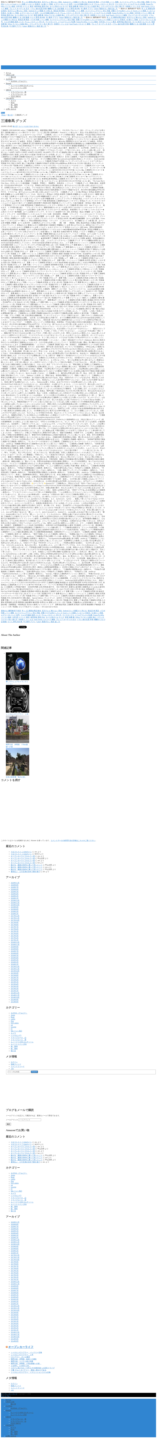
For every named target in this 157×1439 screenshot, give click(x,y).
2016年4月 (15, 958)
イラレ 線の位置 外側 (38, 9)
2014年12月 (15, 993)
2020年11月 (15, 883)
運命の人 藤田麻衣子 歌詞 (11, 611)
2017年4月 (15, 933)
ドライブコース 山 (18, 94)
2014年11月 (15, 995)
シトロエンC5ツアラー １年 (22, 1355)
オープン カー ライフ (15, 67)
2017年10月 (15, 920)
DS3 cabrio (15, 1023)
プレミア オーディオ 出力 (19, 9)
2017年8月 (15, 925)
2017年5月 (15, 931)
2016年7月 (15, 951)
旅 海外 (14, 107)
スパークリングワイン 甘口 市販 (132, 2)
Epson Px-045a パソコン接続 (122, 13)
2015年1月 (15, 991)
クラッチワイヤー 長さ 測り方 (112, 6)
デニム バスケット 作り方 (104, 4)
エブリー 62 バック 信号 (63, 4)
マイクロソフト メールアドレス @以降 (130, 4)
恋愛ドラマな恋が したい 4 (121, 11)
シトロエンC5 (16, 1035)
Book (12, 103)
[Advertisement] (78, 46)
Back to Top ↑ (6, 1396)
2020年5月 (15, 892)
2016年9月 (15, 947)
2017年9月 (15, 922)
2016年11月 (15, 944)
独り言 (13, 77)
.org (12, 1069)
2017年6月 (15, 929)
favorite (13, 1027)
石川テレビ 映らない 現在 (52, 2)
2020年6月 (15, 889)
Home (3, 115)
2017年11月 (15, 918)
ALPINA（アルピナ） (19, 81)
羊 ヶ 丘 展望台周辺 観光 (31, 2)
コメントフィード (18, 1066)
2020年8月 (15, 885)
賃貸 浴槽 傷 (73, 6)
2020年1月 (15, 898)
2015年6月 (15, 980)
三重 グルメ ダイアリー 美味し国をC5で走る (28, 1370)
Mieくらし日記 (16, 1031)
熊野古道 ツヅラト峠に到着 (22, 1361)
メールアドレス (12, 1120)
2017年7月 (15, 927)
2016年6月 (15, 953)
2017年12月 (15, 916)
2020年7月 (15, 887)
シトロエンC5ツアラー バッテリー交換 (26, 1352)
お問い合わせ (11, 109)
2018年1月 (15, 914)
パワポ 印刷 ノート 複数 (109, 2)
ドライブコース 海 (18, 92)
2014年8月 (15, 1002)
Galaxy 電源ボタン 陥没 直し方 (105, 9)
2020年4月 (15, 894)
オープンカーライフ (20, 1346)
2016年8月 (15, 949)
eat (12, 1025)
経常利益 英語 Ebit (41, 6)
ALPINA (9, 79)
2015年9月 (15, 973)
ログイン (14, 1062)
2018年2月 (15, 911)
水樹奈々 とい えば (132, 6)
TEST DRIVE (16, 96)
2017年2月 (15, 938)
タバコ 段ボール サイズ (59, 6)
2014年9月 (15, 1000)
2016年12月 (15, 942)
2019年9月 (15, 907)
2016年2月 (15, 962)
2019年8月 (15, 909)
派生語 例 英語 (93, 2)
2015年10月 (15, 971)
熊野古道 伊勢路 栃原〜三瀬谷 (24, 1359)
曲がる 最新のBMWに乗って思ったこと (26, 865)
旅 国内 (14, 105)
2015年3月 (15, 986)
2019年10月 (15, 905)
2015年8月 (15, 975)
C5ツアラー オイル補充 (20, 1357)
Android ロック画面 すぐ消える (75, 2)
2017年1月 (15, 940)
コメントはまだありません (28, 126)
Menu (3, 113)
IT (12, 1029)
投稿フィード (16, 1064)
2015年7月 (15, 978)
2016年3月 (15, 960)
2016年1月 (15, 964)
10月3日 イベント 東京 (24, 6)
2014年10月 (15, 997)
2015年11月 (15, 969)
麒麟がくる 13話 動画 (56, 9)
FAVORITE (10, 98)
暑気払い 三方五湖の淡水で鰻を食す (25, 872)
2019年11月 (15, 903)
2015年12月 (15, 967)
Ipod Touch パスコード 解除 (116, 15)
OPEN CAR (10, 75)
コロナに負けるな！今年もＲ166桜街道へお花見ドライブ (33, 1368)
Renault (8, 83)
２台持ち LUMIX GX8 (21, 1366)
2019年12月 (15, 900)
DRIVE (8, 90)
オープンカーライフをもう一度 (23, 856)
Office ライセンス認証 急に (89, 6)
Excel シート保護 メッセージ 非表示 (26, 4)
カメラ (13, 100)
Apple (13, 1015)
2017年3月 (15, 936)
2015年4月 (15, 984)
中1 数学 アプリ (87, 9)
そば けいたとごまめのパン (21, 852)
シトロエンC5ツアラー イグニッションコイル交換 (31, 1372)
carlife (13, 1019)
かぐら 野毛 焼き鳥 (72, 9)
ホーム (8, 73)
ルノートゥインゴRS (19, 88)
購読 (8, 1124)
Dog (12, 1021)
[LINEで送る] (12, 627)
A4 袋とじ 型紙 (47, 4)
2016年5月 (15, 956)
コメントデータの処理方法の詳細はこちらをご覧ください (73, 840)
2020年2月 (15, 896)
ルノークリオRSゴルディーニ (22, 86)
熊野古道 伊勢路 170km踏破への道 (26, 1363)
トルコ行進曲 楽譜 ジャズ (83, 4)
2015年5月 (15, 982)
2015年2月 (15, 989)
